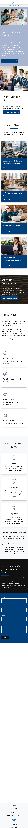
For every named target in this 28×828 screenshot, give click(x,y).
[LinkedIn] (15, 820)
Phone (3, 615)
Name (3, 597)
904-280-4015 (15, 808)
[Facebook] (13, 820)
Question (4, 625)
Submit (5, 637)
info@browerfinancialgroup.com (14, 818)
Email (3, 606)
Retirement (14, 827)
